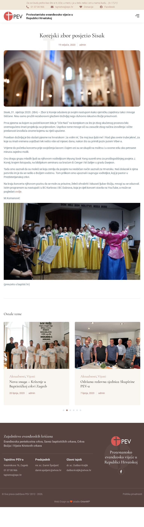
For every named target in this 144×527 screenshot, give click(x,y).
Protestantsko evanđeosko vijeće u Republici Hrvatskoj (49, 16)
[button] (137, 16)
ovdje (18, 191)
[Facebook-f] (121, 471)
